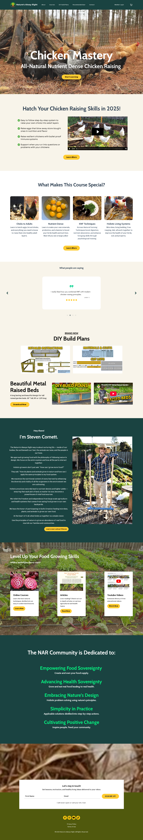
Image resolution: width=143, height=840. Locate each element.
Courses (52, 5)
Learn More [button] (71, 157)
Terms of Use (71, 827)
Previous (7, 293)
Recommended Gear (79, 5)
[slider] (99, 148)
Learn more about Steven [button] (56, 529)
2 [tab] (70, 315)
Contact (92, 5)
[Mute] (126, 148)
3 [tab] (73, 315)
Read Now (66, 611)
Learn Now (19, 608)
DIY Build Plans (64, 5)
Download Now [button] (19, 404)
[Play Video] (69, 148)
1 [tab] (67, 315)
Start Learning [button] (71, 77)
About (43, 5)
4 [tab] (76, 315)
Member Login (119, 5)
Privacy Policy (71, 824)
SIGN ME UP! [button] (110, 796)
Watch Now (113, 606)
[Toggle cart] (131, 4)
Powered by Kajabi (71, 835)
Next (136, 293)
